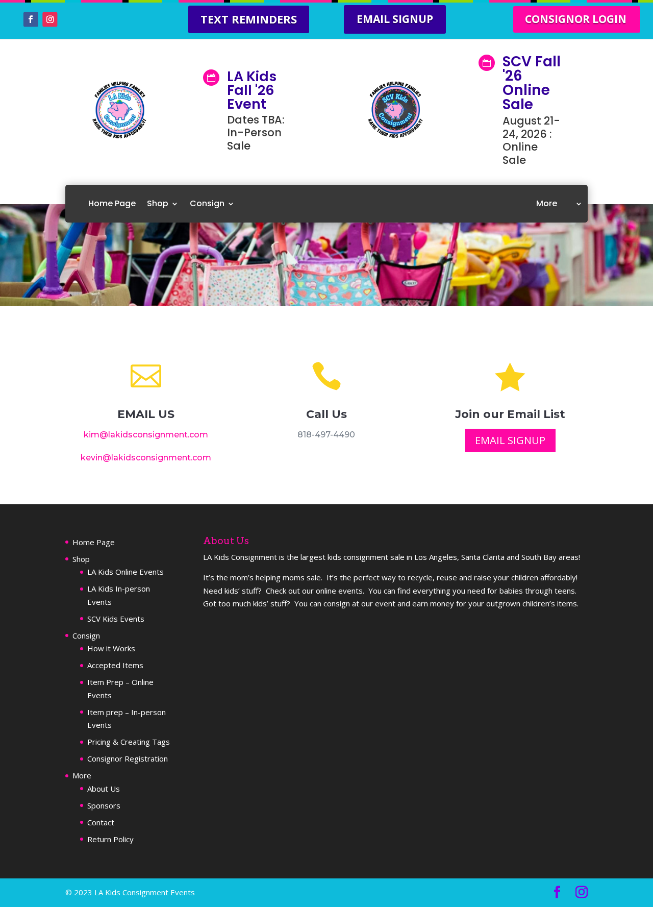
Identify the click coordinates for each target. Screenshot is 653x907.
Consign (207, 203)
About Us (103, 788)
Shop (157, 203)
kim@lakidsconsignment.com (146, 434)
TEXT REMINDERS (248, 19)
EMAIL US (145, 414)
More (546, 203)
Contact (100, 822)
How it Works (111, 648)
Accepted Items (115, 665)
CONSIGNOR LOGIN (575, 19)
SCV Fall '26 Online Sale (532, 83)
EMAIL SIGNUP (395, 19)
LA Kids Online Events (125, 572)
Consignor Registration (127, 758)
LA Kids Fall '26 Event (252, 90)
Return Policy (110, 839)
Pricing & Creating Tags (128, 742)
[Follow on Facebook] (30, 19)
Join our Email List (510, 414)
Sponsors (103, 805)
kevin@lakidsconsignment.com (146, 457)
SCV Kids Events (115, 619)
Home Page (112, 203)
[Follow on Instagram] (49, 19)
